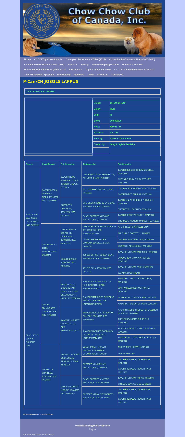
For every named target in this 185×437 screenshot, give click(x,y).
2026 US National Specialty (39, 74)
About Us (102, 74)
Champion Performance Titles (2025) (86, 59)
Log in (92, 429)
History (85, 64)
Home (27, 59)
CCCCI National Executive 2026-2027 (134, 69)
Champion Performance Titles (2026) (44, 64)
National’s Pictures (132, 64)
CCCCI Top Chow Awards (48, 59)
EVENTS (72, 64)
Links (91, 74)
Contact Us (117, 74)
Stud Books (75, 69)
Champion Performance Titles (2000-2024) (132, 59)
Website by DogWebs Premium (92, 425)
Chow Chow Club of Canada (42, 434)
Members (79, 74)
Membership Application (105, 64)
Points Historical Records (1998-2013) (44, 69)
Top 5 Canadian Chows (98, 69)
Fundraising (64, 74)
